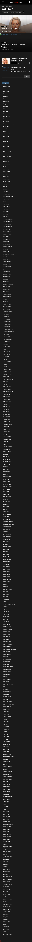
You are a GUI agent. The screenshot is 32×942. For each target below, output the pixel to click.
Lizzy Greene (6, 611)
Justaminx (5, 509)
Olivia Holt (5, 739)
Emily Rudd (5, 381)
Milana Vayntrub (7, 679)
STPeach (5, 849)
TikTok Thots (6, 881)
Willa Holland (6, 914)
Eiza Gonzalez (6, 366)
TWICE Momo (6, 889)
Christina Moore (7, 289)
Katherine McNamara (8, 524)
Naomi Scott (6, 711)
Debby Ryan (6, 334)
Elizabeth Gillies (7, 371)
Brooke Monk (6, 244)
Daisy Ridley (6, 316)
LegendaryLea (6, 586)
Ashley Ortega (6, 169)
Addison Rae (18, 12)
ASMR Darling (6, 171)
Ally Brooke (6, 121)
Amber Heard (6, 134)
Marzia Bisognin (7, 654)
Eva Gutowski (6, 414)
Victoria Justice (6, 911)
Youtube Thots (7, 921)
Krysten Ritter (6, 561)
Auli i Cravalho (6, 181)
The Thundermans (7, 876)
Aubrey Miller (6, 176)
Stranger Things (7, 851)
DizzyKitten (6, 356)
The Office (5, 874)
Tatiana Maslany (7, 859)
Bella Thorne (6, 209)
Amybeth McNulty (7, 139)
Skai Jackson (6, 806)
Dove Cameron (7, 361)
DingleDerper (6, 346)
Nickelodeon (6, 721)
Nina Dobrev (6, 726)
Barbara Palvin (6, 194)
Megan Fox (6, 664)
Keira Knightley (7, 536)
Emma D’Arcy (6, 394)
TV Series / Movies (7, 884)
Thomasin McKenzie (8, 879)
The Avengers (6, 871)
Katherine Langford (8, 521)
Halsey (4, 444)
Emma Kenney (6, 396)
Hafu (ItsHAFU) (7, 436)
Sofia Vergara (6, 816)
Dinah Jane (5, 344)
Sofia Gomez (6, 814)
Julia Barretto (6, 504)
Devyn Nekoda (7, 341)
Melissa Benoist (7, 669)
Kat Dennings (6, 519)
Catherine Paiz (6, 271)
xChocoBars (6, 919)
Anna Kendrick (6, 149)
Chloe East (5, 279)
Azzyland (5, 189)
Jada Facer (5, 466)
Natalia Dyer (6, 714)
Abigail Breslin (5, 12)
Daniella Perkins (7, 324)
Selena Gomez (6, 799)
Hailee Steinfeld (7, 439)
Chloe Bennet (6, 276)
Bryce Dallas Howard (8, 254)
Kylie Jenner (6, 564)
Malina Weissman (7, 644)
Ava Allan (5, 184)
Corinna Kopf (6, 299)
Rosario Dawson (7, 774)
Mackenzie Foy (7, 624)
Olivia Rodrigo (6, 741)
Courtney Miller (7, 306)
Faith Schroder (6, 416)
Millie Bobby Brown (8, 684)
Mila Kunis (5, 676)
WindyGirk (5, 916)
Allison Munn (6, 119)
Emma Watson (7, 406)
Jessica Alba (6, 494)
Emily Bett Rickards (8, 379)
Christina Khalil (6, 286)
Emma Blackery (7, 389)
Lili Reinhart (6, 599)
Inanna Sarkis (6, 459)
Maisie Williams (7, 641)
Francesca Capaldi (7, 424)
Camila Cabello (7, 259)
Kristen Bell (6, 556)
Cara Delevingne (7, 266)
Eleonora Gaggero (7, 369)
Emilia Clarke (6, 376)
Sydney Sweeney (7, 856)
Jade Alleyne (6, 469)
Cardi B (4, 269)
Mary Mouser (6, 651)
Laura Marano (6, 571)
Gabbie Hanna (6, 429)
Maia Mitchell (6, 636)
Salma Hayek (6, 786)
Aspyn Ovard (6, 174)
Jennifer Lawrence (7, 486)
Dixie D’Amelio (6, 354)
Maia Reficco (6, 639)
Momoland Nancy (7, 701)
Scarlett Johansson (8, 796)
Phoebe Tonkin (7, 754)
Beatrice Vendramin (8, 196)
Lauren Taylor (6, 581)
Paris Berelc (6, 746)
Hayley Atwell (6, 449)
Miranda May (6, 694)
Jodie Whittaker (7, 496)
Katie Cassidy (6, 529)
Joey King (5, 499)
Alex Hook (5, 96)
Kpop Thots (6, 554)
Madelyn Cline (6, 631)
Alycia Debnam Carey (8, 124)
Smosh (4, 809)
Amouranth (6, 136)
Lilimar (4, 601)
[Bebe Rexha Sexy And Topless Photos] (16, 47)
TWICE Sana (6, 891)
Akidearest (5, 94)
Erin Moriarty (6, 411)
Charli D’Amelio (7, 274)
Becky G (5, 201)
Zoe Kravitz (6, 926)
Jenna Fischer (6, 479)
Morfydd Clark (6, 709)
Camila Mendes (7, 261)
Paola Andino (6, 744)
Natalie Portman (7, 716)
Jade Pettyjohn (6, 471)
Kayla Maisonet (7, 534)
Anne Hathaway (7, 151)
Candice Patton (7, 264)
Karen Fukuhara (7, 514)
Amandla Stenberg (7, 129)
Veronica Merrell (7, 909)
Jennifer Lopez (6, 489)
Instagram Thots (7, 461)
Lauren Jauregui (7, 579)
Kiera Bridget (6, 541)
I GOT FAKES (4, 31)
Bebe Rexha (4, 26)
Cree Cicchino (6, 309)
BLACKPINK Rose (7, 226)
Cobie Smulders (7, 294)
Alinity (4, 104)
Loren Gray (6, 616)
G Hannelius (6, 426)
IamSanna (5, 454)
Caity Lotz (5, 256)
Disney (4, 349)
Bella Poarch (6, 204)
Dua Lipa (5, 364)
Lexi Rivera (5, 596)
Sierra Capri (6, 801)
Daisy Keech (6, 314)
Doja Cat (5, 359)
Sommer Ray (6, 821)
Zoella (4, 931)
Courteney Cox (7, 304)
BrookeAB (5, 249)
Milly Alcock (6, 689)
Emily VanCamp (7, 386)
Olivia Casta (6, 736)
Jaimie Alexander (7, 476)
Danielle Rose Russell (8, 331)
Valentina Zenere (7, 899)
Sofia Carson (6, 811)
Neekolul (5, 719)
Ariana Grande (6, 159)
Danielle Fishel (6, 326)
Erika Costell (6, 409)
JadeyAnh (5, 474)
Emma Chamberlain (8, 391)
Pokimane (5, 759)
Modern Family (7, 696)
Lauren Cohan (6, 576)
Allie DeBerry (6, 116)
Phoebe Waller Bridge (8, 756)
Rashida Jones (6, 764)
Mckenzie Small (7, 659)
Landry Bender (6, 569)
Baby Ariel (5, 191)
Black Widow (6, 216)
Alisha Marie (6, 109)
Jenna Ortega (6, 481)
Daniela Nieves (7, 321)
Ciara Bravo (6, 291)
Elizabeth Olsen (7, 374)
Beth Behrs (6, 211)
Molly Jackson (6, 699)
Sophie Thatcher (7, 836)
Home (3, 6)
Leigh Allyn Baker (7, 589)
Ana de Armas (6, 141)
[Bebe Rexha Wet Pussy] (16, 29)
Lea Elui (5, 584)
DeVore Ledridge (7, 339)
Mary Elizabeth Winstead (9, 649)
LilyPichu (5, 606)
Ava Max (5, 186)
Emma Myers (6, 399)
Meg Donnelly (6, 661)
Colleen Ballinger (7, 296)
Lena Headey (6, 594)
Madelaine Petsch (7, 629)
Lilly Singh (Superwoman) (9, 604)
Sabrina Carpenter (7, 779)
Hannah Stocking (7, 446)
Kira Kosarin (6, 549)
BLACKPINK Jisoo (7, 221)
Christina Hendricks (8, 284)
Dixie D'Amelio (6, 351)
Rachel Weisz (6, 761)
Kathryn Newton (7, 526)
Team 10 (5, 866)
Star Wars (5, 844)
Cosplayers (5, 301)
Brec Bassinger (7, 229)
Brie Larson (6, 236)
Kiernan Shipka (6, 544)
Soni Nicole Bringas (8, 824)
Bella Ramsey (6, 206)
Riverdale (5, 769)
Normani (5, 731)
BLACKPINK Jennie (8, 219)
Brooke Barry (6, 241)
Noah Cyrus (6, 729)
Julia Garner (6, 506)
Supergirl (5, 854)
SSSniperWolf (6, 841)
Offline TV (5, 734)
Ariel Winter (6, 161)
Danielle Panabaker (8, 329)
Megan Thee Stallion (8, 666)
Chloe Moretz (6, 281)
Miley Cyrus (6, 681)
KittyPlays (5, 551)
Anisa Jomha (6, 146)
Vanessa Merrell (7, 906)
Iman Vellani (6, 456)
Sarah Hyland (6, 791)
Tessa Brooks (6, 869)
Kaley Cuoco (6, 511)
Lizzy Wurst (6, 614)
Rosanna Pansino (7, 771)
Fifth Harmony (6, 419)
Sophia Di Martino (7, 826)
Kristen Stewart (7, 559)
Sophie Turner (6, 839)
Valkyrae (5, 901)
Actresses (12, 12)
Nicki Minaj (5, 724)
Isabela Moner (6, 464)
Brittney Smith (6, 239)
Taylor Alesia (6, 861)
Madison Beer (6, 634)
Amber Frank (6, 131)
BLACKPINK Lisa (7, 224)
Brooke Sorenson (7, 246)
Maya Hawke (6, 656)
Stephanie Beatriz (7, 846)
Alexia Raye (6, 101)
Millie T (4, 686)
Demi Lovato (6, 336)
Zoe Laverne (6, 929)
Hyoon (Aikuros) (7, 451)
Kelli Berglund (6, 539)
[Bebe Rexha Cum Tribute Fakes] (6, 69)
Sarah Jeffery (6, 794)
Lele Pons (5, 591)
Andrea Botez (6, 144)
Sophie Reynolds (7, 834)
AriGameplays (6, 164)
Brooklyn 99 (6, 251)
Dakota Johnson (7, 319)
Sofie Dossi (6, 819)
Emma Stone (6, 404)
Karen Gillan (6, 516)
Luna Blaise (6, 621)
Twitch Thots (6, 894)
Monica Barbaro (7, 706)
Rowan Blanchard (7, 776)
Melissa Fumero (7, 671)
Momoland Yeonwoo (8, 704)
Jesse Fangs (6, 491)
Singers (4, 804)
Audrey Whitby (6, 179)
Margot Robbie (7, 646)
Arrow (4, 166)
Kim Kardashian (7, 546)
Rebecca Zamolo (7, 766)
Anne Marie (6, 154)
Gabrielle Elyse (6, 431)
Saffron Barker (6, 784)
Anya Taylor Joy (7, 156)
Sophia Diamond (7, 829)
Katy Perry (5, 531)
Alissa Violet (6, 114)
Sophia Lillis (6, 831)
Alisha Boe (5, 106)
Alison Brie (5, 111)
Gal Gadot (5, 434)
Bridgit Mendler (7, 234)
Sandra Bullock (7, 789)
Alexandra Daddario (8, 99)
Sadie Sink (5, 781)
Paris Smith (6, 749)
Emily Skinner (6, 384)
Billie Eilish (5, 214)
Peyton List (6, 751)
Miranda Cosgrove (7, 691)
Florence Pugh (6, 421)
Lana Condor (6, 566)
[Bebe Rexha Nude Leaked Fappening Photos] (6, 61)
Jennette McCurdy (7, 484)
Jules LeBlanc (6, 501)
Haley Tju (5, 441)
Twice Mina (6, 886)
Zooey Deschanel (7, 934)
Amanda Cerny (6, 126)
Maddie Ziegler (7, 626)
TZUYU (4, 896)
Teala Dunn (6, 864)
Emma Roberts (7, 401)
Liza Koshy (5, 609)
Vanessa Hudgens (7, 904)
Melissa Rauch (6, 674)
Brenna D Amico (7, 231)
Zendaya (5, 924)
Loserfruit (5, 619)
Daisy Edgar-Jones (7, 311)
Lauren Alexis (6, 574)
